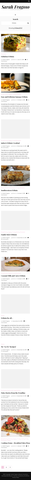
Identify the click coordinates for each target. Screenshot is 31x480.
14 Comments (4, 397)
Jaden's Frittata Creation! (10, 143)
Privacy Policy (15, 477)
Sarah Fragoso (16, 7)
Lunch (23, 439)
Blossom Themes (13, 476)
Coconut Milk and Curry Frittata (13, 276)
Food (13, 94)
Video (9, 440)
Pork (26, 439)
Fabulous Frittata (7, 56)
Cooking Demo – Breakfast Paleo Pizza (15, 443)
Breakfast (4, 94)
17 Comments (4, 351)
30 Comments (4, 147)
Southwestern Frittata (9, 190)
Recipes (3, 54)
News (17, 232)
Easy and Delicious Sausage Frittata (14, 97)
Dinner (10, 439)
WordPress (26, 476)
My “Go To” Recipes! (8, 347)
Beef (2, 188)
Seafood (9, 390)
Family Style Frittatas (9, 235)
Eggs (9, 94)
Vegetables (17, 390)
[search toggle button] (28, 1)
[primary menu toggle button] (15, 15)
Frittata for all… (7, 318)
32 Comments (4, 239)
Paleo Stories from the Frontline (13, 393)
